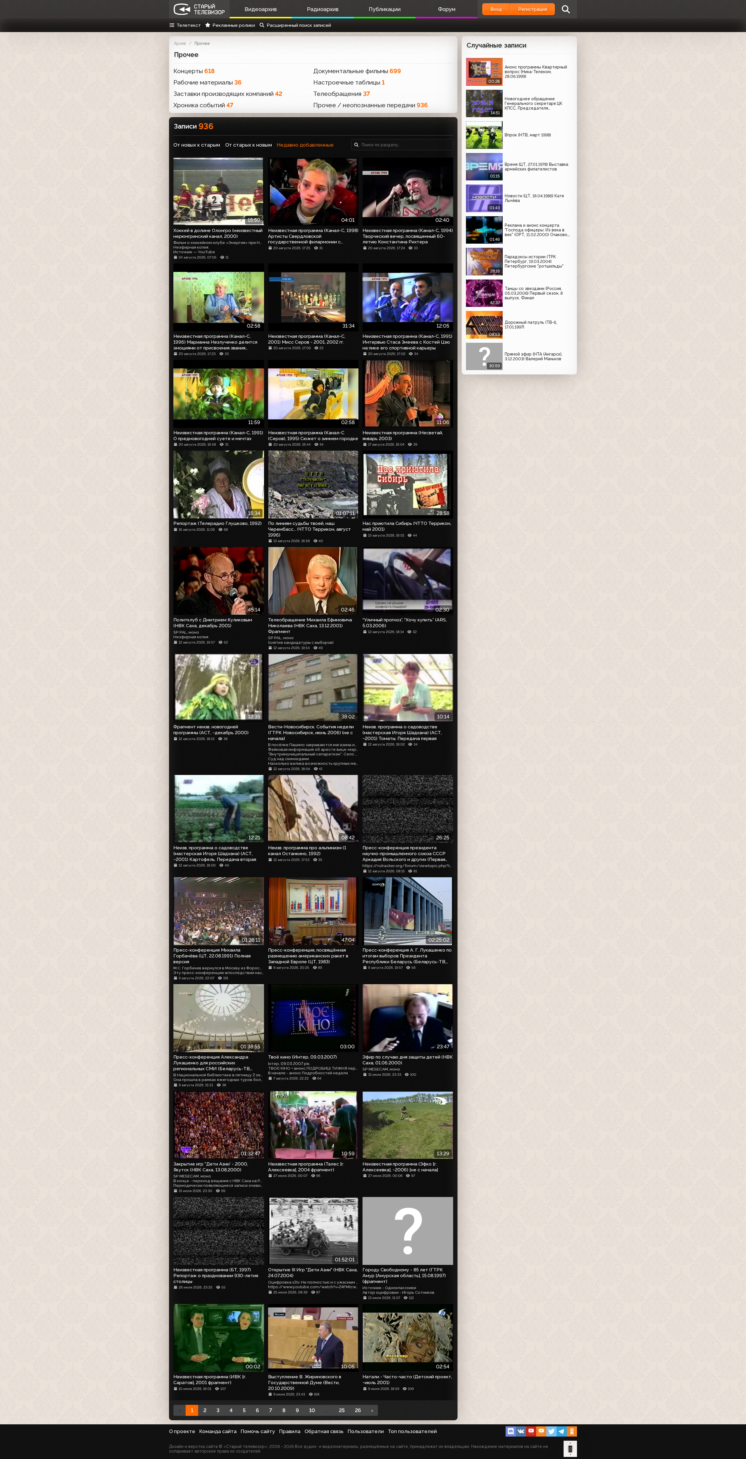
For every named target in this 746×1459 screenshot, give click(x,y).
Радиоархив (323, 9)
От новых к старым (196, 145)
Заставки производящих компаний (227, 93)
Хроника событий (203, 105)
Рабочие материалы (207, 82)
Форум (446, 9)
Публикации (385, 9)
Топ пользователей (412, 1431)
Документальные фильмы (357, 71)
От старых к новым (248, 145)
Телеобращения (341, 93)
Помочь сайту (258, 1431)
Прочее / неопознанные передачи (370, 105)
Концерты (194, 71)
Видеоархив (260, 9)
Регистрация (532, 9)
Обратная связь (324, 1431)
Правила (289, 1431)
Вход (496, 9)
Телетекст (189, 25)
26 (358, 1410)
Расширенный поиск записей (299, 25)
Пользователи (366, 1431)
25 (342, 1410)
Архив (180, 43)
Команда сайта (218, 1431)
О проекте (182, 1431)
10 (312, 1410)
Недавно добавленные (305, 145)
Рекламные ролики (233, 25)
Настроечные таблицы (349, 82)
